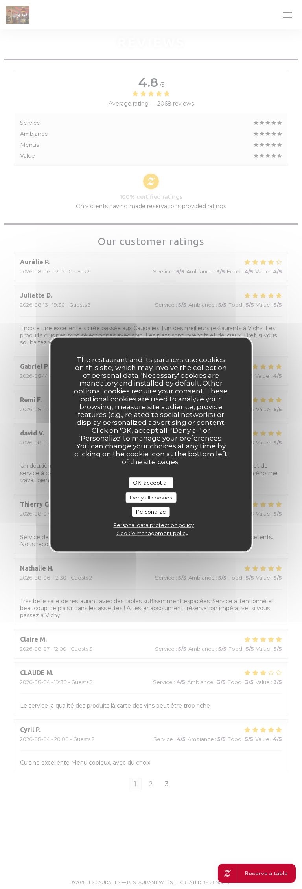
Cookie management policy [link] (152, 533)
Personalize (151, 512)
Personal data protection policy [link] (153, 524)
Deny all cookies (151, 497)
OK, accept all (151, 482)
